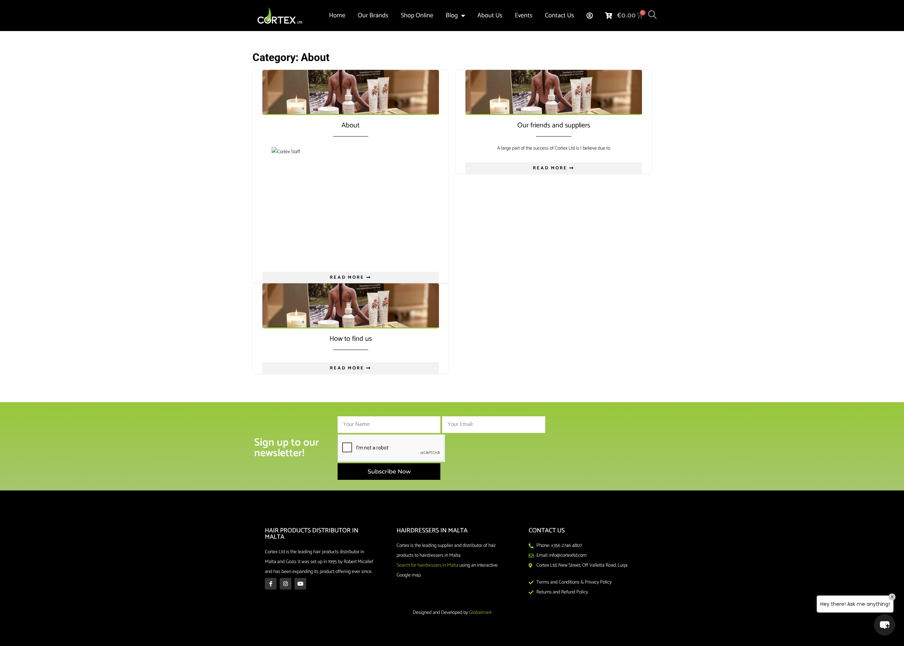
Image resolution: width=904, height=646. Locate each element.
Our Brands (373, 15)
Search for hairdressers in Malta (427, 565)
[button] (884, 624)
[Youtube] (300, 584)
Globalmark (480, 613)
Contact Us (559, 15)
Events (524, 15)
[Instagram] (285, 584)
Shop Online (417, 15)
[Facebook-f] (270, 584)
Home (337, 15)
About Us (489, 15)
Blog (452, 15)
